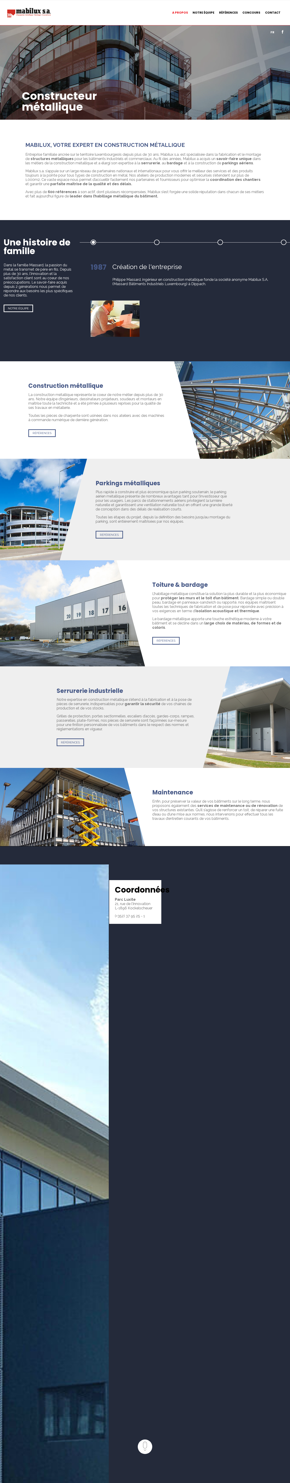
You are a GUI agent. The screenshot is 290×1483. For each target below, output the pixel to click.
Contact (272, 13)
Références (228, 13)
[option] (188, 300)
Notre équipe (18, 308)
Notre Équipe (203, 13)
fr (272, 32)
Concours (251, 13)
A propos (180, 13)
